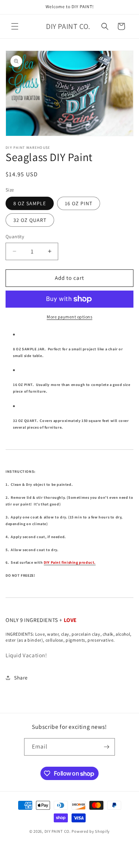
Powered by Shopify (91, 831)
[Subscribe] (106, 747)
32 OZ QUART (29, 220)
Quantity (15, 236)
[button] (15, 26)
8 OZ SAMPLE (29, 203)
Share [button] (21, 677)
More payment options (69, 317)
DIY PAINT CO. (57, 831)
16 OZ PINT (78, 203)
